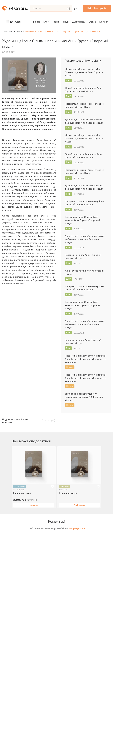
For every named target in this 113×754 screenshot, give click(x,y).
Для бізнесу (78, 21)
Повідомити (79, 505)
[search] (68, 8)
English (92, 21)
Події (66, 21)
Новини (56, 21)
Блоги (19, 31)
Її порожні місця (21, 101)
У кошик (34, 505)
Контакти (104, 21)
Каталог (15, 21)
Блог (46, 21)
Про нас (35, 21)
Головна (8, 31)
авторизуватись (76, 528)
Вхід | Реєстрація (96, 8)
